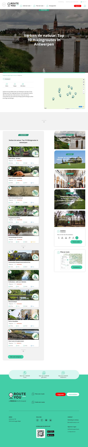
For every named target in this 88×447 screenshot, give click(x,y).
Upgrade (78, 6)
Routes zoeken (76, 242)
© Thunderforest (72, 108)
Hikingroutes (5, 75)
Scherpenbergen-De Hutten (15, 237)
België (9, 75)
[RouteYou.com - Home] (13, 4)
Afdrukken (22, 86)
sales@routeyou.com (74, 422)
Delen (6, 86)
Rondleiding (61, 1)
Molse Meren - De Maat (14, 158)
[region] (64, 93)
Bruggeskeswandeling (14, 217)
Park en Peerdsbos (13, 321)
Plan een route (39, 394)
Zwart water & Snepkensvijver (16, 341)
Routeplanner (76, 267)
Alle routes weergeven (15, 357)
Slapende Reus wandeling (15, 178)
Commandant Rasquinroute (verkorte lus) (19, 262)
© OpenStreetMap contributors (80, 108)
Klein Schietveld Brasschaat (16, 198)
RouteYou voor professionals (72, 1)
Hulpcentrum (72, 431)
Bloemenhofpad (13, 301)
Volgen (15, 86)
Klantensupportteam (74, 429)
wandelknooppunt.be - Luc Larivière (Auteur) (10, 71)
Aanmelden (73, 394)
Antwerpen (15, 75)
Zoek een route (40, 402)
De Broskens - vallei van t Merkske (17, 282)
